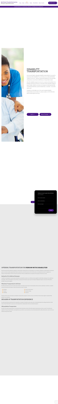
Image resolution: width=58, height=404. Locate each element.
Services (26, 2)
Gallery (31, 2)
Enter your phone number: (41, 197)
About (23, 2)
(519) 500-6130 (52, 2)
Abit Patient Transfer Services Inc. (9, 2)
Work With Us (35, 2)
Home (20, 2)
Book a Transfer (41, 2)
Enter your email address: (41, 200)
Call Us (32, 114)
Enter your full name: (41, 194)
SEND (51, 210)
